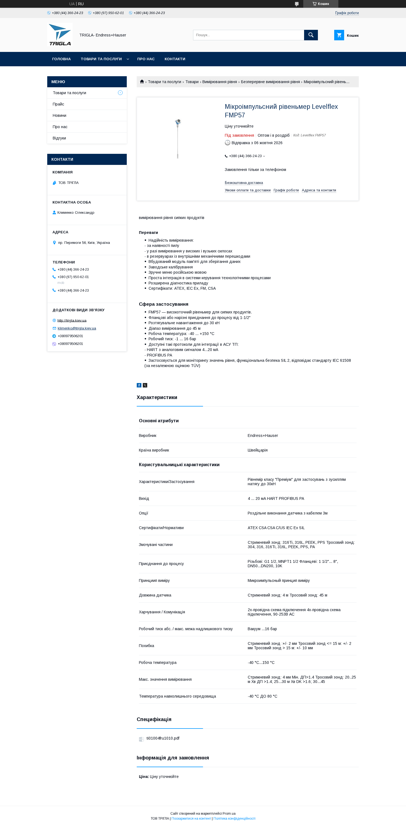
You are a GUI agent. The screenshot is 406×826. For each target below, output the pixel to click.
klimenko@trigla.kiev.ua (77, 328)
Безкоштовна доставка (244, 183)
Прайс (58, 104)
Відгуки (59, 138)
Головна (61, 59)
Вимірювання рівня (219, 82)
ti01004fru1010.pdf (163, 738)
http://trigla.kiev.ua (71, 320)
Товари (192, 82)
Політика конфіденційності (234, 818)
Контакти (175, 59)
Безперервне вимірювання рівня (270, 82)
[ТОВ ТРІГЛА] (60, 45)
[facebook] (139, 386)
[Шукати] (311, 35)
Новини (59, 115)
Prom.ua (229, 814)
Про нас (146, 59)
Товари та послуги (101, 59)
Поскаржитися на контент (191, 818)
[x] (145, 386)
